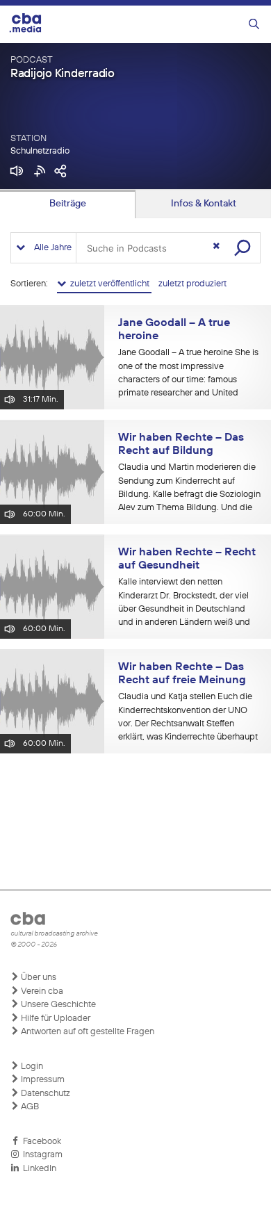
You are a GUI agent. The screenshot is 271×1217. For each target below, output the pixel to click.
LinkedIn (37, 1168)
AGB (29, 1106)
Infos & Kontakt (203, 204)
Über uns (37, 977)
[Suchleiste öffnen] (254, 25)
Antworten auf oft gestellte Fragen (86, 1031)
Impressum (42, 1079)
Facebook (40, 1141)
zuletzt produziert (192, 283)
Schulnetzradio (39, 151)
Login (31, 1066)
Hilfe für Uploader (54, 1018)
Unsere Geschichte (57, 1004)
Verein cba (41, 991)
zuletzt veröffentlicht (108, 283)
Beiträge (67, 204)
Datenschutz (44, 1093)
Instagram (41, 1154)
